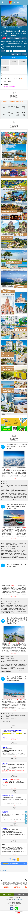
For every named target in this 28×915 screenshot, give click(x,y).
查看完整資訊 (13, 478)
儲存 (19, 54)
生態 (11, 50)
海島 (14, 50)
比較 (25, 54)
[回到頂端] (26, 812)
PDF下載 (13, 27)
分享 (14, 54)
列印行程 (6, 27)
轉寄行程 (19, 27)
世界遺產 (18, 50)
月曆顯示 (14, 57)
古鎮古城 (23, 50)
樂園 (7, 50)
